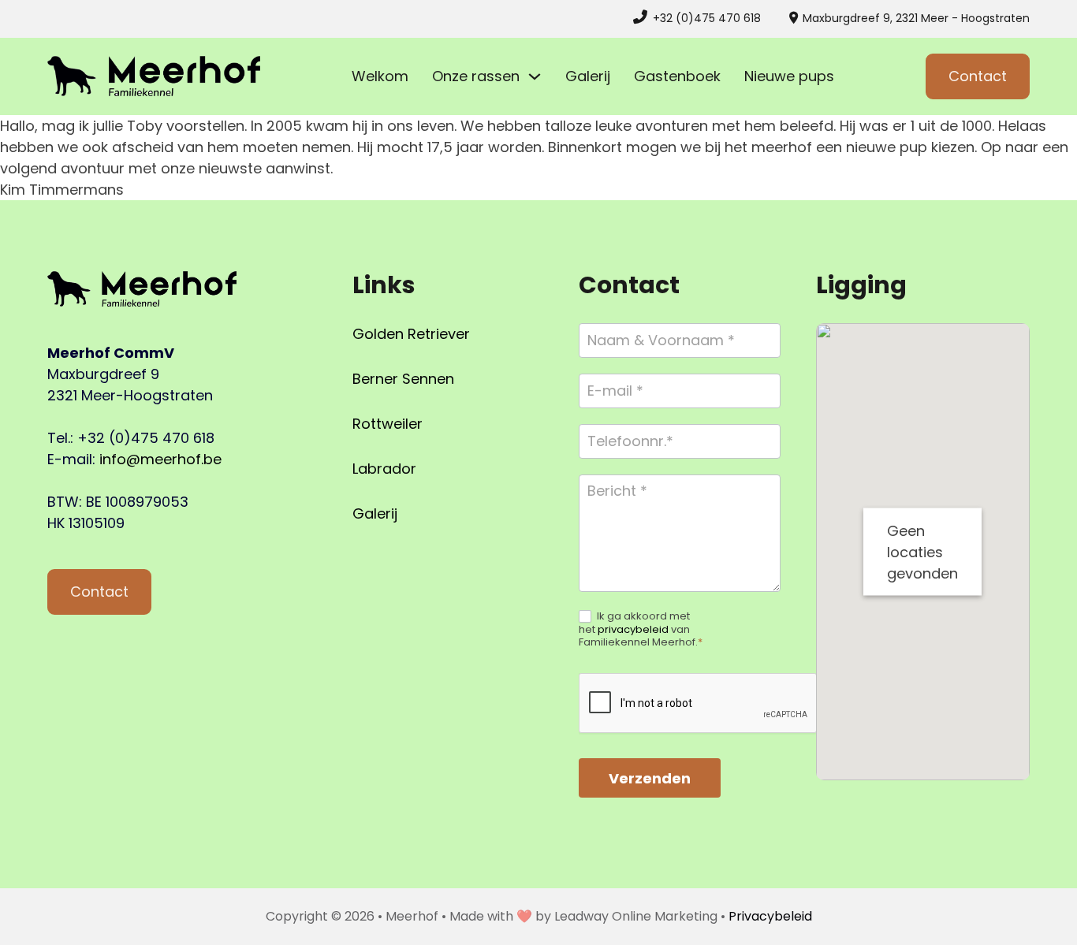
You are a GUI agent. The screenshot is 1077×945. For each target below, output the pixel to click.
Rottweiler (387, 423)
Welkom (380, 76)
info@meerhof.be (160, 459)
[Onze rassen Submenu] (534, 76)
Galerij (587, 76)
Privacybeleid (770, 916)
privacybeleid (633, 629)
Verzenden (650, 778)
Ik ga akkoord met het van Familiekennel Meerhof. (640, 630)
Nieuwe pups (789, 76)
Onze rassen (476, 76)
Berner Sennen (403, 379)
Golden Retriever (411, 334)
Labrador (384, 468)
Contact (977, 76)
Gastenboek (677, 76)
